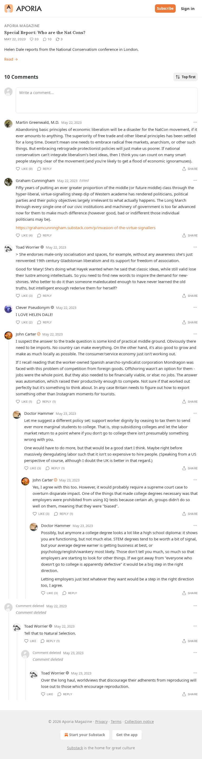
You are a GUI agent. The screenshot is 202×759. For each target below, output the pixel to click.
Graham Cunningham (35, 180)
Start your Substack (87, 734)
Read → (11, 59)
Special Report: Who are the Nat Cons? (44, 32)
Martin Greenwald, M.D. (37, 122)
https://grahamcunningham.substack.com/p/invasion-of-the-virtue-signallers (85, 227)
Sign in (188, 8)
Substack (75, 747)
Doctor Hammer (39, 413)
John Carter (26, 334)
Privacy (101, 721)
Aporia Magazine (21, 25)
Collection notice (139, 721)
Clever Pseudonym (33, 307)
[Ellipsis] (195, 122)
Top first (189, 77)
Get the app (127, 734)
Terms (116, 721)
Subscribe (165, 8)
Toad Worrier (27, 247)
